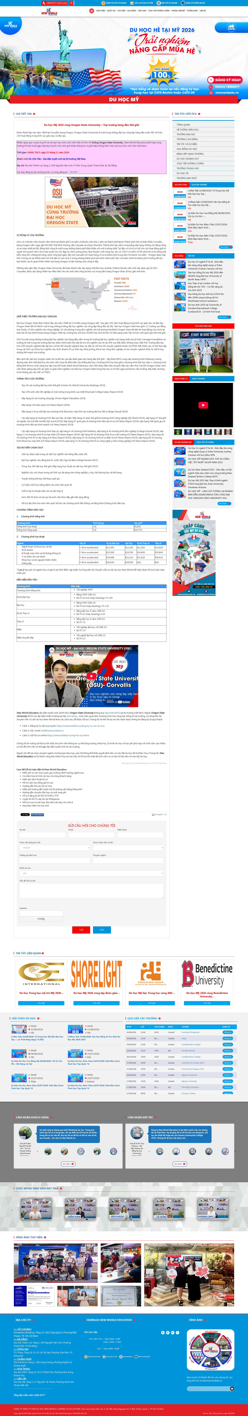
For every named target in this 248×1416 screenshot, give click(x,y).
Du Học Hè (182, 173)
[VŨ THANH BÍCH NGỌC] (36, 1209)
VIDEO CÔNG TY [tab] (181, 379)
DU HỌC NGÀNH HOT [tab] (183, 442)
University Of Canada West (193, 1062)
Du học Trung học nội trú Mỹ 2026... (41, 993)
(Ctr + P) (160, 814)
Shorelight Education (190, 1087)
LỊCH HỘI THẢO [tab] (181, 185)
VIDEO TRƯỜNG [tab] (198, 379)
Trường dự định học (28, 855)
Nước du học (25, 868)
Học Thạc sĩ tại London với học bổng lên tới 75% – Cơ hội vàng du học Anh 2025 (205, 287)
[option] (203, 352)
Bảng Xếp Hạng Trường (190, 153)
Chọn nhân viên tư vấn (103, 842)
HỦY (102, 929)
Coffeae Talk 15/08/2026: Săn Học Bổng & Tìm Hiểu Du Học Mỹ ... (209, 203)
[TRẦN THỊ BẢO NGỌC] (213, 1209)
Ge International (188, 1050)
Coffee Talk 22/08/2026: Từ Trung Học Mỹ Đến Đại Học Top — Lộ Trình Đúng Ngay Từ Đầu (37, 1038)
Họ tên (23, 829)
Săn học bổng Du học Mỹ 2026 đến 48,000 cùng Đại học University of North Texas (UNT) (205, 276)
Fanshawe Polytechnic (190, 1032)
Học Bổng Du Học (187, 148)
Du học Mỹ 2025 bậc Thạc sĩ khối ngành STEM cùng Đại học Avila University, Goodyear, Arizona (208, 484)
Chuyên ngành (99, 855)
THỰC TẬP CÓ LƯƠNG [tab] (205, 442)
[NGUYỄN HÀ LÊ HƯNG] (80, 1209)
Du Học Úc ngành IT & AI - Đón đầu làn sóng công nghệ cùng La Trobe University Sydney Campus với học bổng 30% (210, 451)
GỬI (81, 929)
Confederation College (191, 1044)
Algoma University (189, 1075)
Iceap (184, 1038)
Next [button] (123, 1151)
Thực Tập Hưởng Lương (190, 163)
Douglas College (188, 1093)
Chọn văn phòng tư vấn (30, 842)
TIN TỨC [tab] (191, 256)
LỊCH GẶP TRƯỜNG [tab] (199, 185)
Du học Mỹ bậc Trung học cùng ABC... (152, 993)
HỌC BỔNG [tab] (179, 256)
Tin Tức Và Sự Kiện (187, 143)
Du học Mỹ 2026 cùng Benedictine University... (207, 994)
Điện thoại (122, 829)
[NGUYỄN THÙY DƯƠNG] (169, 1209)
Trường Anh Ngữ (187, 177)
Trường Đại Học (186, 134)
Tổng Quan (183, 124)
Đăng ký (227, 1032)
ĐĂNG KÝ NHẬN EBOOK (195, 3)
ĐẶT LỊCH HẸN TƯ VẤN (143, 3)
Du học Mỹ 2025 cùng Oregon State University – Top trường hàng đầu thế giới (91, 125)
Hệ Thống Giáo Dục (188, 129)
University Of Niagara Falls (193, 1069)
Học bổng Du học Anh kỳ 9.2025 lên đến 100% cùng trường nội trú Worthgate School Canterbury (206, 297)
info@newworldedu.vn (210, 1380)
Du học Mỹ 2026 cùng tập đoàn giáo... (96, 993)
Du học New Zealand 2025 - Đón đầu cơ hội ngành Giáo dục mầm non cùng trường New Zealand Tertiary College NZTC (210, 473)
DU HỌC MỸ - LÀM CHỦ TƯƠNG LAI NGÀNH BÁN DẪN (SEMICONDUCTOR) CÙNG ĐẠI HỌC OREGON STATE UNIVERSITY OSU (210, 494)
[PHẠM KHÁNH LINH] (124, 1209)
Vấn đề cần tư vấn (27, 880)
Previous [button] (37, 1151)
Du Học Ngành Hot (188, 158)
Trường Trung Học (188, 168)
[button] (18, 58)
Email (70, 829)
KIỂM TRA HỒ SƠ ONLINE (116, 3)
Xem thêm (224, 247)
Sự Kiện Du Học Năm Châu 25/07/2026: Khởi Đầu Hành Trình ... (207, 226)
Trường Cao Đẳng (187, 139)
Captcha (23, 908)
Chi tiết (41, 1003)
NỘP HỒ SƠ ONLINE (169, 3)
